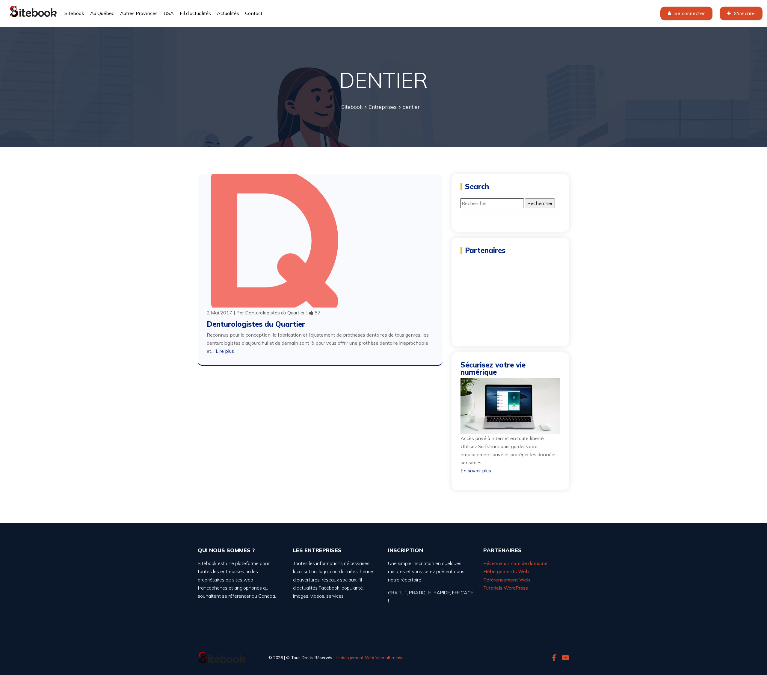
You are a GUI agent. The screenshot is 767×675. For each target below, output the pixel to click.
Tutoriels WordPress (505, 588)
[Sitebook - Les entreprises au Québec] (32, 10)
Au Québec (102, 13)
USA (169, 13)
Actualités (228, 13)
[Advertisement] (510, 293)
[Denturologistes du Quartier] (274, 240)
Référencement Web (506, 580)
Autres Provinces (139, 13)
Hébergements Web (506, 571)
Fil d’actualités (195, 13)
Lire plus (225, 351)
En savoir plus (475, 471)
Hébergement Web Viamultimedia (370, 657)
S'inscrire (744, 13)
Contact (253, 13)
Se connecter (689, 13)
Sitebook (74, 13)
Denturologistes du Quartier (275, 313)
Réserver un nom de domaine (515, 563)
